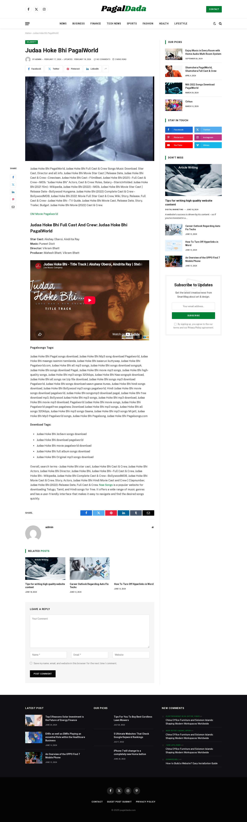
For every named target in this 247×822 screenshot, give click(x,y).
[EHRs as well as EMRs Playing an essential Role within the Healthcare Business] (33, 737)
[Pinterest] (13, 199)
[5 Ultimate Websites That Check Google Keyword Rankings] (102, 737)
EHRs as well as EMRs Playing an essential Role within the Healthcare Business (65, 737)
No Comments (103, 59)
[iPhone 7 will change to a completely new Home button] (102, 754)
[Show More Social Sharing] (105, 69)
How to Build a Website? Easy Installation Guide (192, 763)
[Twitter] (13, 184)
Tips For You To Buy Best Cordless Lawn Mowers (133, 718)
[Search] (220, 23)
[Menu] (27, 23)
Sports (132, 23)
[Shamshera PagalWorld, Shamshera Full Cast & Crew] (173, 71)
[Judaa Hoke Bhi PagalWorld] (89, 118)
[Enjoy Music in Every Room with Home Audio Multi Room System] (173, 54)
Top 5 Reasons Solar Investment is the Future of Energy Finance (64, 718)
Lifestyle (180, 23)
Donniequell (172, 759)
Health (164, 23)
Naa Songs (106, 485)
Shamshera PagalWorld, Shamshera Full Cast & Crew (200, 69)
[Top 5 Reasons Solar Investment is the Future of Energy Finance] (33, 720)
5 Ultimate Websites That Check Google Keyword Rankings (131, 735)
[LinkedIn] (13, 192)
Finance (95, 23)
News (63, 23)
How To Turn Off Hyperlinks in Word (134, 584)
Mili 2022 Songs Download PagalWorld (200, 86)
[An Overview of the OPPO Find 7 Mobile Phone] (173, 261)
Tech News (114, 23)
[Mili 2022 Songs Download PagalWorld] (173, 88)
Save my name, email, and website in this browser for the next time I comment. (75, 663)
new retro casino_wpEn (178, 731)
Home (28, 33)
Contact (214, 9)
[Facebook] (13, 177)
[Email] (13, 206)
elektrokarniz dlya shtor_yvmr (182, 716)
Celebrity (31, 42)
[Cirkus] (173, 105)
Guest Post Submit (119, 801)
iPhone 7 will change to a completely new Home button (130, 752)
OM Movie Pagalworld (44, 214)
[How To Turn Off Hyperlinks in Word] (134, 568)
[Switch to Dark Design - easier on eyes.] (214, 23)
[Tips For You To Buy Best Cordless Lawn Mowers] (102, 720)
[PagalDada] (123, 9)
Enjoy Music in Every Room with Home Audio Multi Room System (203, 52)
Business (78, 23)
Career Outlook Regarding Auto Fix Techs (89, 586)
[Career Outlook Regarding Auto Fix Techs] (90, 568)
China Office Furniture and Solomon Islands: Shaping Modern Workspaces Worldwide (189, 722)
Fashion (148, 23)
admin (38, 59)
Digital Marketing (174, 210)
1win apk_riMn (173, 745)
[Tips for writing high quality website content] (45, 568)
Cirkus (189, 101)
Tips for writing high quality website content (45, 586)
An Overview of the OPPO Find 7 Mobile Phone (202, 259)
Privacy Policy (194, 327)
